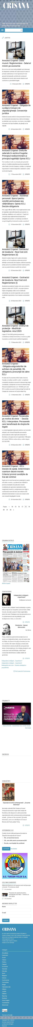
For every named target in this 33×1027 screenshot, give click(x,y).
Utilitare (4, 989)
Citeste (27, 84)
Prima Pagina (5, 1000)
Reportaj (4, 996)
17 (22, 506)
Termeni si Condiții (7, 1015)
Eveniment (5, 955)
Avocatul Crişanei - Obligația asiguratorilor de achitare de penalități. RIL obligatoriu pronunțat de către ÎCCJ (15, 369)
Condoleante (5, 1002)
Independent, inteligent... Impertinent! (12, 663)
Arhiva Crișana (6, 583)
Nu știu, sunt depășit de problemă (14, 843)
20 (3, 510)
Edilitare (4, 993)
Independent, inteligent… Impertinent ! (12, 661)
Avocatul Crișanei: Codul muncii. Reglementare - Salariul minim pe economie (16, 63)
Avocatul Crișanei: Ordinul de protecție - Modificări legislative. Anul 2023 (15, 328)
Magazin (4, 975)
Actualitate (5, 953)
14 (12, 506)
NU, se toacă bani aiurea (11, 838)
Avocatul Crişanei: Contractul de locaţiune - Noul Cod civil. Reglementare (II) (15, 252)
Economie (5, 966)
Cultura (4, 960)
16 (19, 506)
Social (4, 957)
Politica (4, 962)
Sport (3, 973)
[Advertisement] (15, 685)
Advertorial (5, 1005)
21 (7, 510)
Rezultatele (14, 848)
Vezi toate (28, 728)
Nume (4, 906)
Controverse (6, 591)
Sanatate (4, 969)
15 (15, 506)
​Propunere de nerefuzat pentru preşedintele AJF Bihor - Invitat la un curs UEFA (19, 894)
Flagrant (4, 964)
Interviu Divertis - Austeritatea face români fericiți (16, 726)
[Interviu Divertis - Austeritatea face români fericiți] (16, 714)
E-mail (4, 912)
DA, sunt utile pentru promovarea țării (15, 840)
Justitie (4, 991)
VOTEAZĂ (6, 848)
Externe (4, 978)
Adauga (5, 920)
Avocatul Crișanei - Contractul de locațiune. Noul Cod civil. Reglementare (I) (15, 280)
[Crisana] (16, 5)
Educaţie (4, 971)
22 (10, 510)
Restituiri (4, 998)
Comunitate (6, 781)
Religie (4, 984)
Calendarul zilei (6, 987)
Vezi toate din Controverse (22, 671)
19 (29, 506)
